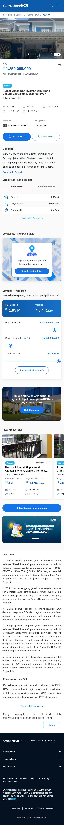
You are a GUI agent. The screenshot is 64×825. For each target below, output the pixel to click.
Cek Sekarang (32, 410)
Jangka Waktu (12, 353)
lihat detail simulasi (31, 370)
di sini (13, 799)
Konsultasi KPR (47, 137)
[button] (28, 54)
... (24, 741)
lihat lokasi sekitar (32, 271)
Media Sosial (9, 766)
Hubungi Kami (9, 759)
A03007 (46, 15)
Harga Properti (12, 322)
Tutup (52, 725)
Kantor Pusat (9, 751)
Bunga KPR (15, 808)
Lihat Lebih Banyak (31, 218)
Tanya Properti (18, 136)
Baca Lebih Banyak (31, 706)
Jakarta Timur (33, 15)
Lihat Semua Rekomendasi (32, 508)
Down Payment (13, 338)
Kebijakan (29, 808)
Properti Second (15, 15)
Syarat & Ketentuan (45, 808)
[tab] (17, 187)
